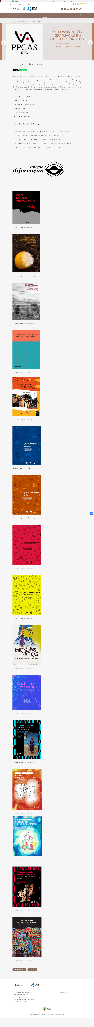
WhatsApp (24, 70)
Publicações (46, 17)
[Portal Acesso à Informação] (47, 1010)
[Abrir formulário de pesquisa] (81, 15)
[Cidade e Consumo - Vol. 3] (26, 564)
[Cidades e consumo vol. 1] (26, 464)
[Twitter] (62, 9)
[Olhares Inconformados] (27, 759)
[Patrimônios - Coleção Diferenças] (26, 665)
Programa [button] (23, 13)
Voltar (32, 969)
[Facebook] (65, 9)
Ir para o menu (16, 4)
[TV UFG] (80, 9)
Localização (63, 993)
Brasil (16, 1)
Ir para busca (25, 4)
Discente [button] (34, 13)
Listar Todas (20, 969)
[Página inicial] (16, 10)
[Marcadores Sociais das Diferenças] (26, 709)
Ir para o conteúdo (5, 4)
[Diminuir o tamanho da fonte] (75, 4)
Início (15, 21)
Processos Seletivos (47, 13)
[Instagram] (71, 9)
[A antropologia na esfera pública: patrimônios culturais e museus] (26, 368)
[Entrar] (1, 1)
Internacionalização (65, 13)
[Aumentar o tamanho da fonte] (73, 4)
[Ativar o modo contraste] (78, 4)
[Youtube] (68, 9)
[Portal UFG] (32, 10)
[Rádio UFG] (77, 9)
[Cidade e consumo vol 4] (26, 614)
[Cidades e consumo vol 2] (26, 514)
